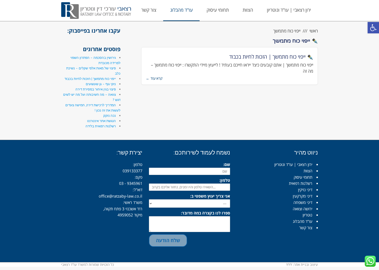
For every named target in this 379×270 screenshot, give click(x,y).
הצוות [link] (308, 170)
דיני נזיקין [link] (305, 189)
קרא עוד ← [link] (154, 78)
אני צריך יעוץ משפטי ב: (210, 196)
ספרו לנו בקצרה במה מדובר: (205, 213)
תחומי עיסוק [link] (303, 177)
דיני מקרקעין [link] (302, 196)
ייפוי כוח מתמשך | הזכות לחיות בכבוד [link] (267, 56)
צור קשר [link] (305, 227)
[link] (373, 27)
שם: (226, 164)
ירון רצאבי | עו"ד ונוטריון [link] (293, 164)
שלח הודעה (168, 240)
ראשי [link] (313, 31)
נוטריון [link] (307, 215)
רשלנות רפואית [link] (300, 183)
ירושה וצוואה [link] (302, 208)
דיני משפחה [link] (302, 202)
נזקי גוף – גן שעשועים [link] (101, 84)
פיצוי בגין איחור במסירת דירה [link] (95, 89)
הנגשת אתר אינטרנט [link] (101, 121)
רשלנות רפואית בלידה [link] (101, 126)
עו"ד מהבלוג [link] (302, 221)
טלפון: (224, 180)
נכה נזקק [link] (109, 115)
